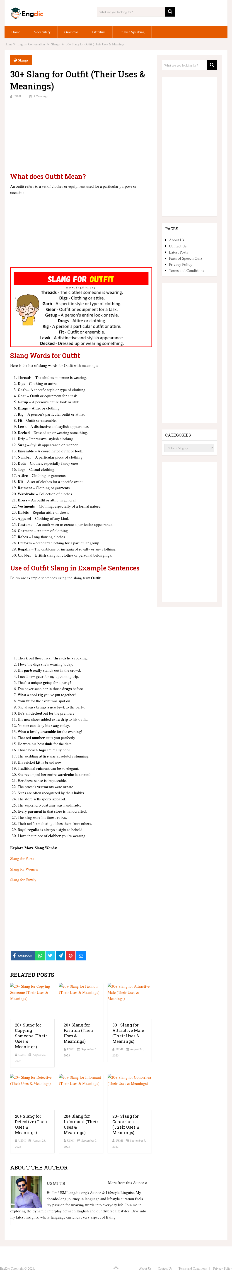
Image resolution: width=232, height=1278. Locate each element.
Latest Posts (178, 252)
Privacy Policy (180, 264)
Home (15, 32)
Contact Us (178, 246)
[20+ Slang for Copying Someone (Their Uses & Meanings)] (32, 1001)
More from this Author (126, 1182)
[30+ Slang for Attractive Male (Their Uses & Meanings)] (130, 1001)
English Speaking (132, 32)
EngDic (5, 1268)
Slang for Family (23, 879)
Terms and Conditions (186, 270)
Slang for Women (24, 869)
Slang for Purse (22, 858)
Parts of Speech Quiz (185, 258)
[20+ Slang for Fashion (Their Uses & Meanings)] (81, 1001)
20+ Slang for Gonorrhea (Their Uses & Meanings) (125, 1124)
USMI (17, 96)
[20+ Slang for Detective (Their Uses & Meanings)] (32, 1092)
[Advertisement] (81, 135)
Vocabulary (42, 32)
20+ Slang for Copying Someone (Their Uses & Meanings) (31, 1035)
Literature (99, 32)
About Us (176, 239)
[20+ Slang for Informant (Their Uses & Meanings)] (81, 1092)
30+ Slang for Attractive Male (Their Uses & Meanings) (128, 1033)
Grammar (71, 32)
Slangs (23, 60)
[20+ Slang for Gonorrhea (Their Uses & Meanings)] (130, 1092)
